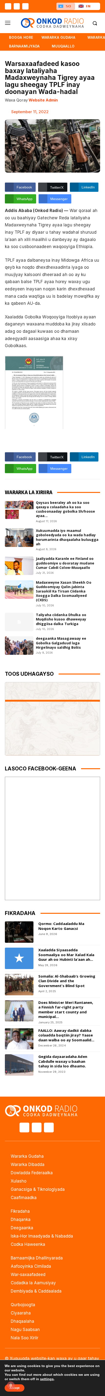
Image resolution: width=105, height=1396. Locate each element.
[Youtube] (25, 6)
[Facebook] (8, 6)
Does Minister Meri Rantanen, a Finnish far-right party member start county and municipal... (65, 1009)
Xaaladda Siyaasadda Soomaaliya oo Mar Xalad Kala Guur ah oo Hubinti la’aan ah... (66, 954)
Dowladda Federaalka (32, 1172)
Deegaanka (22, 1227)
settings (47, 1379)
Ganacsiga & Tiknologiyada (38, 1189)
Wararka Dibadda (27, 1164)
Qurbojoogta (23, 1304)
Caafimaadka (24, 1197)
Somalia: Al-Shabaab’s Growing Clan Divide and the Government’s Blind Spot (66, 981)
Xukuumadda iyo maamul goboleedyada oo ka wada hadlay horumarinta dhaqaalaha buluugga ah (67, 537)
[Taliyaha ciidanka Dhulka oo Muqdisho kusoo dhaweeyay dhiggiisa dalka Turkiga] (19, 622)
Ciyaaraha (21, 1313)
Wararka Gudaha (27, 1156)
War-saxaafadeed (28, 1274)
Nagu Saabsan (25, 1329)
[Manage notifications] (11, 1385)
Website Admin (43, 100)
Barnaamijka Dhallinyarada (37, 1258)
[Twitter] (17, 6)
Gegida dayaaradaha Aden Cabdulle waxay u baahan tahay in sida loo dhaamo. (62, 1061)
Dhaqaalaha (22, 1321)
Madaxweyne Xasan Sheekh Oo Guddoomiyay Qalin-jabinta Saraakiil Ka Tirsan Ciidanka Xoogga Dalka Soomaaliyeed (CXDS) (63, 591)
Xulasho (18, 1181)
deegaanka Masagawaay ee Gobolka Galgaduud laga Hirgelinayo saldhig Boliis (61, 642)
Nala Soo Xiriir (24, 1337)
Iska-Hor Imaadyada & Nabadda (42, 1236)
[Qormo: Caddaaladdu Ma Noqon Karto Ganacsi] (19, 932)
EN (88, 6)
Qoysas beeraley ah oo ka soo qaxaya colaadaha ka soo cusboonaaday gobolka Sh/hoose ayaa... (65, 509)
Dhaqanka (21, 1219)
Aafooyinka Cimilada (31, 1266)
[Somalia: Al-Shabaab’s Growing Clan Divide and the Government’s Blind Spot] (19, 984)
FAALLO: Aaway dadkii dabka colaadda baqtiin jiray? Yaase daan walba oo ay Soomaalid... (66, 1035)
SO (68, 6)
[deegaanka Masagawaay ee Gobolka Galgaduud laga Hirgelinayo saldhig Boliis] (19, 645)
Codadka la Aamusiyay (33, 1282)
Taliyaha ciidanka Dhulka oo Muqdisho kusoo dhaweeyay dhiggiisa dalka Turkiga (61, 619)
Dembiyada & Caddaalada (36, 1291)
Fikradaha (20, 1211)
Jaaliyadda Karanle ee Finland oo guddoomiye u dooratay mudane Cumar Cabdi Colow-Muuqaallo (65, 563)
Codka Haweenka (28, 1244)
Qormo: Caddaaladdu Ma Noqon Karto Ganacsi (61, 926)
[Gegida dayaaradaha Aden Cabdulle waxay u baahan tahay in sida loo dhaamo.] (19, 1065)
